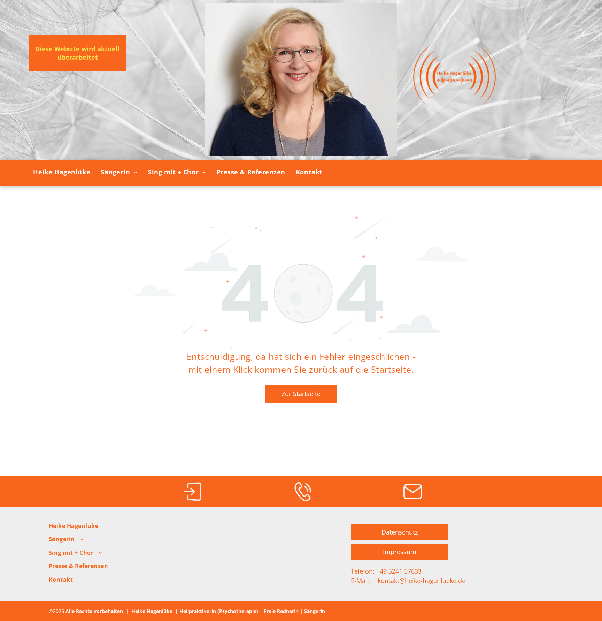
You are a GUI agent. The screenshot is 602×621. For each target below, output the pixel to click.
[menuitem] (61, 172)
